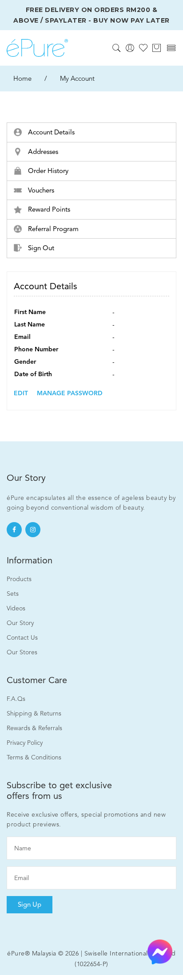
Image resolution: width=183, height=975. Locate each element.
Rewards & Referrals (34, 728)
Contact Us (22, 637)
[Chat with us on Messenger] (159, 951)
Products (19, 579)
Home (22, 79)
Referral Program (52, 229)
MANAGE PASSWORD (70, 393)
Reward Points (48, 209)
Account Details (50, 132)
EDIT (21, 393)
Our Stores (22, 652)
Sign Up (29, 904)
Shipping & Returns (34, 713)
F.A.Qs (16, 699)
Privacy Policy (25, 743)
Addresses (42, 152)
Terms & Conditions (34, 757)
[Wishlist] (143, 48)
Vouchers (40, 190)
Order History (47, 171)
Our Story (20, 623)
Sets (13, 594)
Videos (16, 608)
